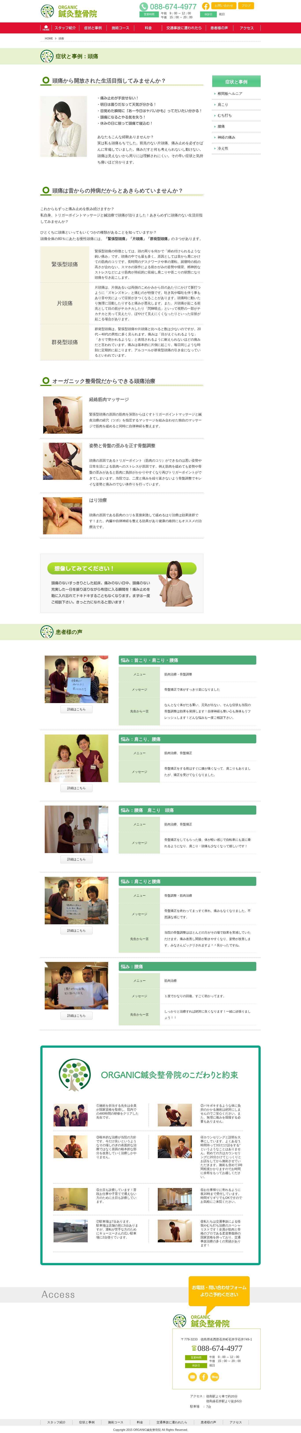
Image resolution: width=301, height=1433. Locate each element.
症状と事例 (93, 28)
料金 (148, 28)
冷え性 (223, 148)
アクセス (247, 28)
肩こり (223, 104)
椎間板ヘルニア (230, 93)
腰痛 (221, 126)
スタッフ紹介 (65, 28)
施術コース (120, 28)
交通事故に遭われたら (184, 28)
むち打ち (225, 115)
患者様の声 (219, 28)
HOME (46, 28)
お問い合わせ (224, 5)
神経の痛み (226, 137)
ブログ (246, 5)
